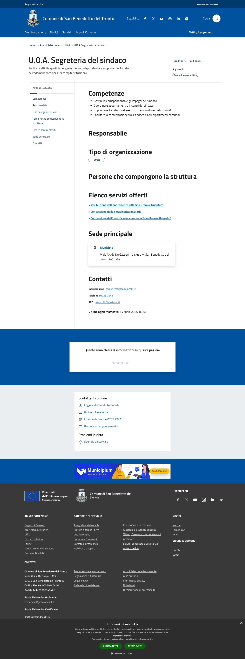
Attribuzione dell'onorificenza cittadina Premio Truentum (126, 205)
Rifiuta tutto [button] (135, 645)
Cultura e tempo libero (86, 530)
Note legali (129, 585)
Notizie (176, 525)
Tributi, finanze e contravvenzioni (142, 534)
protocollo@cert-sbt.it (107, 302)
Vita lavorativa (82, 534)
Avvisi (175, 534)
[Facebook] (143, 18)
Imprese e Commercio (86, 539)
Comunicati (178, 530)
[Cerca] (216, 18)
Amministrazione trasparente (139, 571)
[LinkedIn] (177, 18)
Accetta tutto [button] (110, 646)
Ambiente (128, 539)
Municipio (106, 247)
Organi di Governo (34, 525)
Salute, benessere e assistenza (140, 544)
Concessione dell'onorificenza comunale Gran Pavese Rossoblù (130, 218)
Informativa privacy (134, 581)
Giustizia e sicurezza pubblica (139, 530)
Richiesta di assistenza (87, 585)
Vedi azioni (195, 61)
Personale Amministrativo (39, 548)
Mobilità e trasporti (85, 548)
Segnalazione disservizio (87, 576)
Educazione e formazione (137, 525)
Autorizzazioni (131, 548)
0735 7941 (106, 295)
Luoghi (176, 555)
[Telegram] (185, 18)
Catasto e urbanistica (86, 544)
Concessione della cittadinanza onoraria (115, 211)
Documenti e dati (34, 553)
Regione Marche (33, 4)
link (151, 639)
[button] (122, 653)
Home (31, 45)
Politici (28, 544)
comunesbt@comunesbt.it (121, 289)
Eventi (176, 550)
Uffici (67, 45)
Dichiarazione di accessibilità (139, 590)
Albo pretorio (130, 576)
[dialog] (122, 639)
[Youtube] (160, 18)
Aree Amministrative (36, 530)
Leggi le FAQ (81, 581)
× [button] (241, 623)
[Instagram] (168, 18)
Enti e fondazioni (34, 539)
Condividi (178, 61)
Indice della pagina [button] (42, 87)
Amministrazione (50, 45)
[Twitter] (152, 18)
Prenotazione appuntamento (90, 571)
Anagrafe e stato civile (86, 525)
